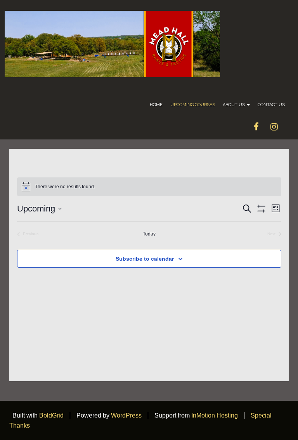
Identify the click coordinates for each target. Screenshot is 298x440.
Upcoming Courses (192, 104)
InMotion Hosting (214, 415)
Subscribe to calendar (145, 259)
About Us (234, 104)
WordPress (126, 415)
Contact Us (271, 104)
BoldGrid (51, 415)
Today (149, 234)
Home (156, 104)
